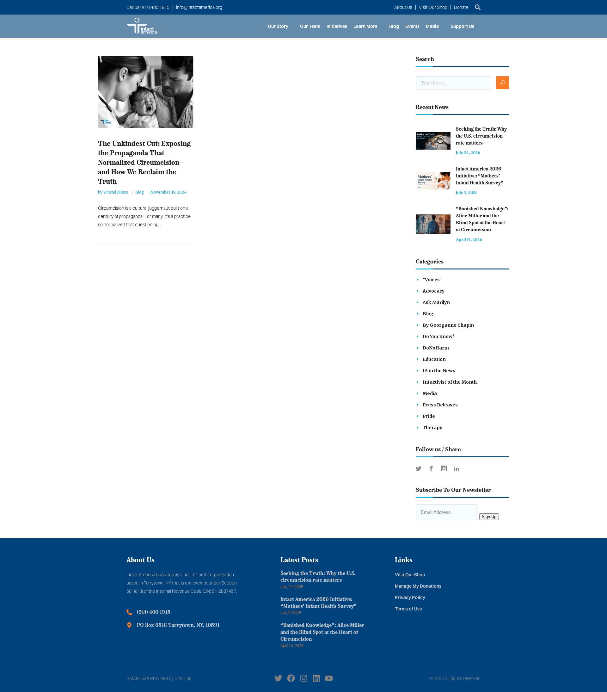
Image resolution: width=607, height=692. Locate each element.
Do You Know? (439, 336)
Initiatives (337, 26)
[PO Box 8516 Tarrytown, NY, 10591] (129, 625)
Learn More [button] (365, 26)
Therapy (432, 427)
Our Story (278, 26)
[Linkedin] (316, 678)
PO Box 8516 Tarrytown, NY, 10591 (178, 625)
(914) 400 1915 (153, 612)
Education (434, 359)
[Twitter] (278, 678)
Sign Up (489, 516)
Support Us (462, 26)
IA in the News (439, 371)
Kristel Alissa (116, 192)
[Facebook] (291, 678)
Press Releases (440, 405)
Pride (429, 416)
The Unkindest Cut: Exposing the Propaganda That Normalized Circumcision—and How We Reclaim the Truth (144, 163)
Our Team (310, 26)
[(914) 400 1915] (129, 612)
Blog (394, 26)
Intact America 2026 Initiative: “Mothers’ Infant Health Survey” (479, 176)
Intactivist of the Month (450, 382)
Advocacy (434, 291)
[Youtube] (329, 678)
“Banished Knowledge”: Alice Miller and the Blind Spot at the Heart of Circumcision (322, 632)
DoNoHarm (436, 348)
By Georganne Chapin (448, 325)
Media (432, 26)
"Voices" (432, 279)
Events (412, 26)
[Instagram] (304, 678)
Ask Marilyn (436, 302)
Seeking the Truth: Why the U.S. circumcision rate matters (481, 136)
